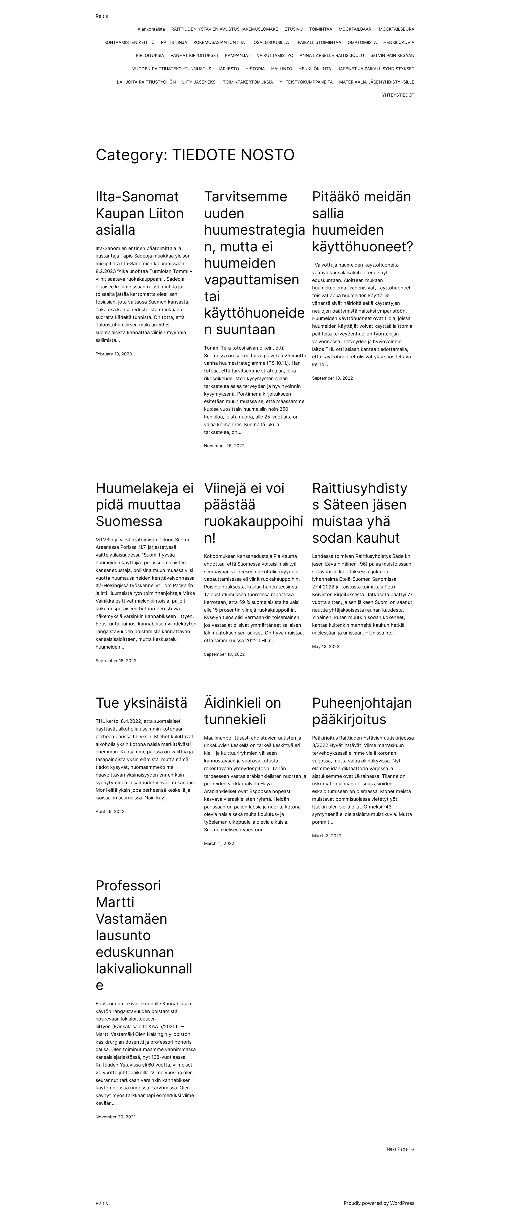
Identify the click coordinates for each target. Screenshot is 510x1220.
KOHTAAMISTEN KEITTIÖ (129, 42)
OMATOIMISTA (362, 42)
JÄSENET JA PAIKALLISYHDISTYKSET (376, 68)
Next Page (400, 1149)
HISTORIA (255, 68)
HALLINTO (281, 68)
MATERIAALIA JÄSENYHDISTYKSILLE (376, 82)
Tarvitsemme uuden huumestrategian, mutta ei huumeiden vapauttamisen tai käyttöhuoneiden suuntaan (254, 263)
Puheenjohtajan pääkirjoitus (362, 711)
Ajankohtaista (151, 29)
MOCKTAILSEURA (396, 29)
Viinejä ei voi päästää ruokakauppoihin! (253, 513)
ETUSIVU (293, 29)
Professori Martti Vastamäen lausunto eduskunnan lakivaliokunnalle (144, 935)
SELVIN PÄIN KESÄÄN (392, 55)
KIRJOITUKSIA (150, 55)
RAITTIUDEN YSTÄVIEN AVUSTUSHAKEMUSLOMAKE (224, 29)
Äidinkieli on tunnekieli (242, 711)
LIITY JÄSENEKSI (199, 82)
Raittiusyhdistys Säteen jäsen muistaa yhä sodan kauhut (360, 513)
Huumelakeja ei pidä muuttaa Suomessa (145, 505)
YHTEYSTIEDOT (398, 95)
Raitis (102, 16)
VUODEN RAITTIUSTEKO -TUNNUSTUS (171, 68)
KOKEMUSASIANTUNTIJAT (220, 42)
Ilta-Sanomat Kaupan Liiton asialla (140, 213)
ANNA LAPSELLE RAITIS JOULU (332, 55)
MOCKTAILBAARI (355, 29)
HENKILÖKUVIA (398, 42)
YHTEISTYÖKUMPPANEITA (306, 82)
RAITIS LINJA (174, 42)
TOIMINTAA (320, 29)
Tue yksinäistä (142, 703)
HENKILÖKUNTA (315, 68)
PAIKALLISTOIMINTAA (319, 42)
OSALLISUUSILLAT (272, 42)
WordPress (402, 1203)
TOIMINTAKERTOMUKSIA (248, 82)
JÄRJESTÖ (228, 68)
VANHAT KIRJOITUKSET (195, 55)
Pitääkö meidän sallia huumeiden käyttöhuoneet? (362, 221)
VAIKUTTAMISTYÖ (275, 55)
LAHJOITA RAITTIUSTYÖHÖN (146, 82)
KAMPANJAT (237, 55)
